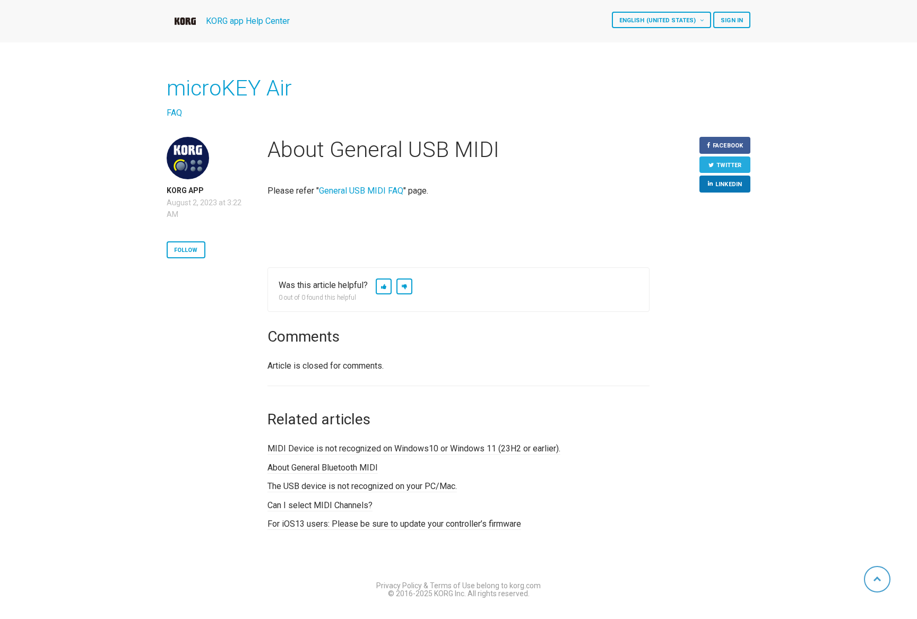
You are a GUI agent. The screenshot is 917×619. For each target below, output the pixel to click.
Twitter (729, 165)
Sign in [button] (732, 20)
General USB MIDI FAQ (361, 191)
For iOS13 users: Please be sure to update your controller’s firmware (394, 524)
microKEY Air (229, 88)
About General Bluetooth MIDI (322, 468)
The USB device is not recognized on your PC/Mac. (362, 486)
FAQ (174, 113)
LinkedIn (728, 184)
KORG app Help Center (248, 21)
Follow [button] (186, 250)
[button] (384, 286)
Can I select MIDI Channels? (320, 505)
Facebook (728, 145)
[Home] (185, 21)
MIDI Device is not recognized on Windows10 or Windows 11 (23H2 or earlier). (413, 448)
